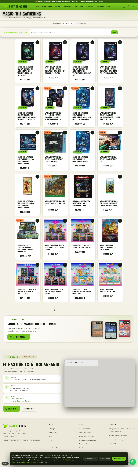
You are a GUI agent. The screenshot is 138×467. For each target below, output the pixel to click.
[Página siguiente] (83, 309)
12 (77, 309)
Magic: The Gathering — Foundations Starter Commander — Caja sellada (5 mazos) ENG (54, 116)
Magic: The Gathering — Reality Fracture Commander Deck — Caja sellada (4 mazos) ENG (81, 116)
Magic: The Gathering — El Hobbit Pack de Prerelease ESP (55, 203)
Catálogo (52, 429)
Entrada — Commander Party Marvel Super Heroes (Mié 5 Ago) (81, 203)
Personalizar (105, 459)
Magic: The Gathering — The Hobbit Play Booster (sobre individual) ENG (109, 203)
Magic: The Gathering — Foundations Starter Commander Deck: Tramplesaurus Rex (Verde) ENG (26, 71)
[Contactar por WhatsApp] (133, 462)
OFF (6, 464)
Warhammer (53, 432)
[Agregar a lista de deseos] (37, 42)
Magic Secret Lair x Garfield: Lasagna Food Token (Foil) (109, 247)
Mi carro (81, 448)
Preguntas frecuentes (86, 444)
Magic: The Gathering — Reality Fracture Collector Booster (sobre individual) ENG (110, 116)
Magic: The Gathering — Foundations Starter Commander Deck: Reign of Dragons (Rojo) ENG (55, 70)
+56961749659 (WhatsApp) (19, 399)
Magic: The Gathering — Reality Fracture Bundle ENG (109, 159)
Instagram (112, 444)
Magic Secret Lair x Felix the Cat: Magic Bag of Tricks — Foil (26, 291)
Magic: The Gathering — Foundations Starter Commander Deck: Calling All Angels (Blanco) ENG (26, 116)
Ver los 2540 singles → (19, 337)
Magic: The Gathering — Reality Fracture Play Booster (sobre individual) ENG (26, 160)
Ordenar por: (57, 23)
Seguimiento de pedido (87, 436)
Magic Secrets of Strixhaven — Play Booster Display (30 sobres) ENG (25, 248)
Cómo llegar (13, 409)
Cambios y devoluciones (87, 440)
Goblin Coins (53, 448)
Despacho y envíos (85, 432)
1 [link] (54, 309)
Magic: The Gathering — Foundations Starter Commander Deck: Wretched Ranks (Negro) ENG (81, 71)
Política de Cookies (29, 462)
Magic (51, 436)
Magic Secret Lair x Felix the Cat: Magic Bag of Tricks (54, 291)
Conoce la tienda (85, 429)
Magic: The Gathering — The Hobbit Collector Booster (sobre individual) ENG (26, 204)
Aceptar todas (119, 459)
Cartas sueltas (54, 444)
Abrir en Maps (29, 409)
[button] (120, 6)
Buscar (114, 32)
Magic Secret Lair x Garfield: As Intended (108, 290)
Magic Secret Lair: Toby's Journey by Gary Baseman (81, 246)
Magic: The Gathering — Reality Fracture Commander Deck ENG (81, 159)
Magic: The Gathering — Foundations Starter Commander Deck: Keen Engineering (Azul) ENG (109, 70)
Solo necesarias (90, 459)
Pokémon (52, 440)
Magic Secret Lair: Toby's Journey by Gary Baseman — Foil (54, 247)
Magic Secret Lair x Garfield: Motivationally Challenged (81, 291)
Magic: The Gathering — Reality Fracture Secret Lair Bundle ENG (54, 159)
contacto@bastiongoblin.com (20, 401)
